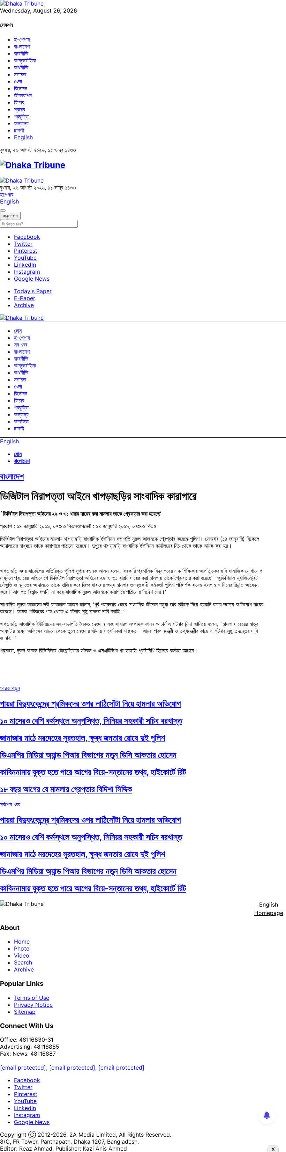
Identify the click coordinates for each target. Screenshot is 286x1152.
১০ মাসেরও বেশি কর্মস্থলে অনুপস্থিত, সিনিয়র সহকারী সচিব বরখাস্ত (91, 721)
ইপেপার (6, 194)
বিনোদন (20, 88)
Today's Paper (33, 291)
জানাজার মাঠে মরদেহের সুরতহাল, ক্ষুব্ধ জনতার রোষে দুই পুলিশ (82, 738)
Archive (24, 305)
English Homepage (268, 908)
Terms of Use (31, 997)
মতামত (20, 74)
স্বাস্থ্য (19, 109)
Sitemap (25, 1011)
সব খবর (20, 344)
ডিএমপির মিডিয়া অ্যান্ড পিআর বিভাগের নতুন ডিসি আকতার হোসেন (88, 755)
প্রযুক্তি (21, 116)
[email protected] (23, 1067)
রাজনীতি (21, 53)
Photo (22, 948)
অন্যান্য (21, 123)
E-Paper (24, 298)
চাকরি (19, 130)
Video (21, 955)
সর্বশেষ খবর (10, 804)
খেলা (18, 81)
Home (22, 941)
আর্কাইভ (21, 421)
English (23, 137)
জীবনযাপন (23, 95)
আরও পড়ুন (10, 688)
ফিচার (19, 102)
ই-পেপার (22, 39)
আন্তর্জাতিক (25, 60)
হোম (18, 330)
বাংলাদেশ (22, 46)
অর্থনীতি (21, 67)
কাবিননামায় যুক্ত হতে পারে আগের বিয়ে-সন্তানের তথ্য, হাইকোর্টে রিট (93, 772)
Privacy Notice (33, 1004)
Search (23, 962)
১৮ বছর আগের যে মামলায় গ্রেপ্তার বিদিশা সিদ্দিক (66, 789)
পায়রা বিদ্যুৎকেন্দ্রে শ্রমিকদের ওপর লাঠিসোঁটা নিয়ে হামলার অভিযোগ (90, 704)
